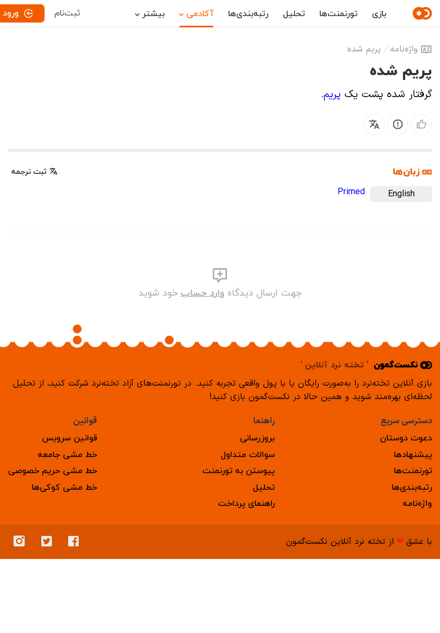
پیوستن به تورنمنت (238, 471)
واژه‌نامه (404, 49)
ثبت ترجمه (29, 172)
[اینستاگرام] (22, 541)
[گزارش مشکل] (397, 124)
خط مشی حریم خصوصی (52, 471)
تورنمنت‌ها (338, 14)
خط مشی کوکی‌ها (64, 488)
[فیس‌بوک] (76, 541)
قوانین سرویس (69, 438)
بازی (379, 14)
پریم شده (364, 49)
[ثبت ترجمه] (374, 124)
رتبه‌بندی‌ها (248, 14)
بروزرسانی (257, 438)
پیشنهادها (413, 455)
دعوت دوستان (406, 438)
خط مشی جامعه (67, 455)
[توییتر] (49, 541)
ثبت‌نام (67, 13)
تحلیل (294, 14)
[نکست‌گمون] (420, 13)
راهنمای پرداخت (246, 504)
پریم (332, 94)
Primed (351, 192)
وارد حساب (202, 293)
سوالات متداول (248, 455)
